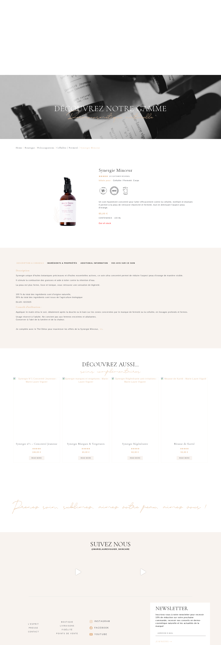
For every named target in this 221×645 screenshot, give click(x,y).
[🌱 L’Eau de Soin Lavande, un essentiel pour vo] (143, 572)
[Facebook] (91, 628)
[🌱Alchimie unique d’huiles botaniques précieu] (78, 572)
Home (19, 147)
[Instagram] (91, 621)
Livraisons (67, 626)
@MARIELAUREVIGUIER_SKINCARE (110, 549)
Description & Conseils (30, 263)
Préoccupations (45, 147)
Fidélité (67, 630)
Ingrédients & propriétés (62, 263)
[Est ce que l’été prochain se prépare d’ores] (110, 572)
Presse (33, 628)
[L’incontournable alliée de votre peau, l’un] (175, 572)
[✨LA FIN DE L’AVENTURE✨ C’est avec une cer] (45, 572)
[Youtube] (91, 634)
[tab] (30, 263)
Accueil (114, 48)
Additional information (94, 263)
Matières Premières (164, 48)
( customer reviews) (119, 176)
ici (101, 329)
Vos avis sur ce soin (123, 263)
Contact (33, 632)
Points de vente (67, 633)
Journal (185, 48)
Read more (36, 458)
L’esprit (143, 48)
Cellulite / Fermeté (67, 147)
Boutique (128, 48)
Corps (136, 180)
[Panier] (196, 48)
